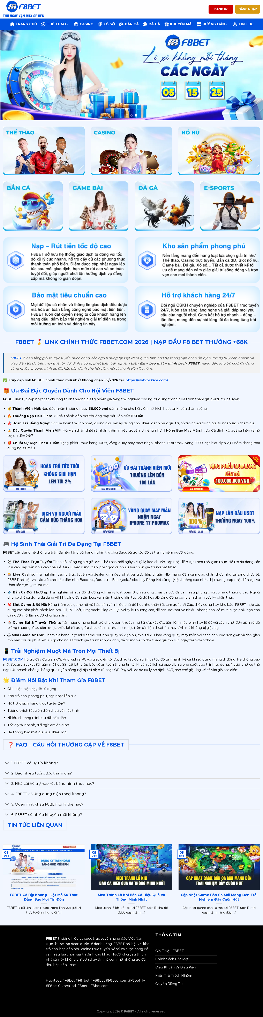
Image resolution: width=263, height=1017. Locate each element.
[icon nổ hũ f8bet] (219, 151)
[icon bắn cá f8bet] (33, 206)
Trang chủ (26, 24)
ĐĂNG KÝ (221, 9)
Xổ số (109, 24)
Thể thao (56, 24)
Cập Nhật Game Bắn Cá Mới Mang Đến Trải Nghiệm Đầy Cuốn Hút (219, 897)
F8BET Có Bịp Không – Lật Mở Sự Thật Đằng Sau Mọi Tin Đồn (44, 897)
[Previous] (10, 75)
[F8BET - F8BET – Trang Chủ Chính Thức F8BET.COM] (23, 9)
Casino (87, 24)
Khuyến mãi (181, 24)
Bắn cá (132, 24)
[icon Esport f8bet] (230, 206)
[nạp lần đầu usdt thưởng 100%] (219, 516)
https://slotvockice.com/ (146, 380)
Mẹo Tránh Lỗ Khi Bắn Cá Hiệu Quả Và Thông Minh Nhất (131, 897)
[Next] (252, 75)
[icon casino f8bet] (131, 151)
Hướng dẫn (214, 24)
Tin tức (246, 24)
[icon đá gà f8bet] (164, 206)
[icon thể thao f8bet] (44, 151)
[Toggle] (7, 763)
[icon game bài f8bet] (98, 206)
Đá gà (154, 24)
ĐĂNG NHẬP (248, 9)
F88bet (99, 980)
